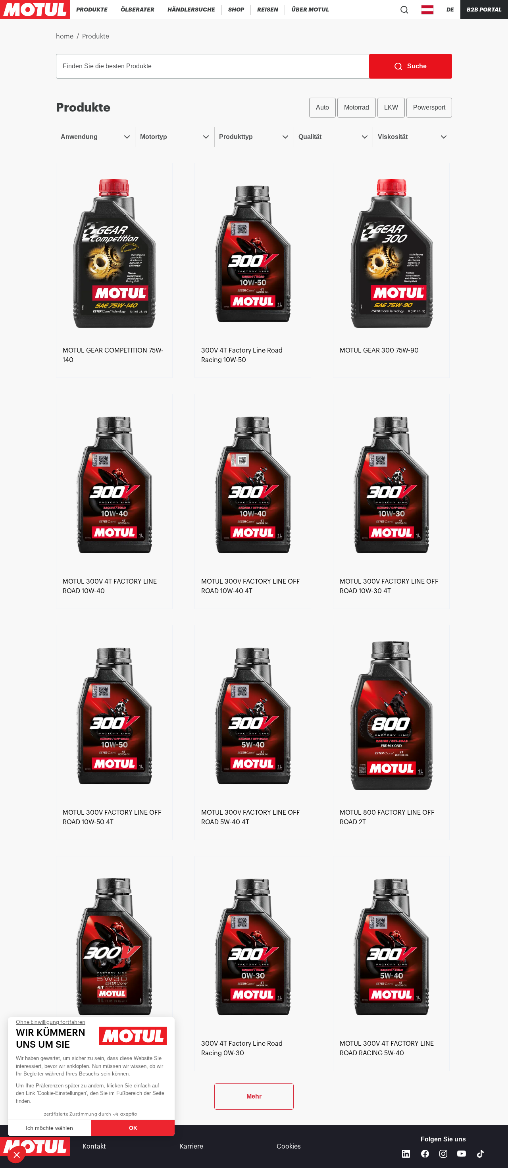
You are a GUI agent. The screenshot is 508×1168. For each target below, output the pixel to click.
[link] (236, 9)
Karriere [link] (191, 1146)
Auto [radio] (322, 107)
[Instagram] (443, 1154)
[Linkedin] (406, 1153)
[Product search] (404, 9)
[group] (380, 108)
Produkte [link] (95, 36)
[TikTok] (480, 1153)
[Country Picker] (427, 9)
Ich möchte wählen (49, 1128)
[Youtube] (461, 1153)
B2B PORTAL (484, 9)
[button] (16, 1154)
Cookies (289, 1146)
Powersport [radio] (429, 107)
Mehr (254, 1096)
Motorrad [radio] (356, 107)
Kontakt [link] (94, 1146)
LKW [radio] (391, 107)
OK (133, 1128)
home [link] (64, 36)
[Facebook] (425, 1153)
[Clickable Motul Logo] (35, 9)
